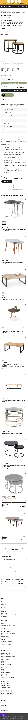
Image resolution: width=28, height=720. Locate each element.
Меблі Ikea (4, 667)
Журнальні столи (5, 11)
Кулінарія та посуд (6, 631)
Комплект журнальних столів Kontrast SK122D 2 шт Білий (13, 263)
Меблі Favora (4, 662)
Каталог (3, 611)
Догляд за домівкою (6, 642)
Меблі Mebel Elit (5, 672)
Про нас (3, 601)
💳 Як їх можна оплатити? (7, 563)
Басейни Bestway (5, 653)
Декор (3, 639)
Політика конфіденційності (8, 615)
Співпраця (4, 616)
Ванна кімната (5, 636)
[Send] (24, 588)
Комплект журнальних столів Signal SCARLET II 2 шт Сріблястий (14, 230)
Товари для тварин (6, 644)
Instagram (4, 700)
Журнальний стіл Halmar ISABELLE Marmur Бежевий (12, 332)
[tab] (14, 559)
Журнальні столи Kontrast (14, 132)
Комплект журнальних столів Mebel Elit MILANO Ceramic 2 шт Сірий (13, 507)
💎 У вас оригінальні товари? (8, 559)
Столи (18, 9)
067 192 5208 (5, 686)
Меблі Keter (4, 669)
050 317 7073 (5, 688)
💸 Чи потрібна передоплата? (8, 567)
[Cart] (20, 6)
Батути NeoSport (5, 654)
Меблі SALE (4, 674)
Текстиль (3, 628)
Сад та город (4, 626)
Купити (9, 95)
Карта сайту (4, 613)
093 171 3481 (5, 682)
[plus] (9, 79)
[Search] (16, 6)
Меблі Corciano (5, 659)
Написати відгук (7, 181)
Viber (2, 703)
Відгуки (3, 609)
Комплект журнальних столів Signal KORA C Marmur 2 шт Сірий (13, 540)
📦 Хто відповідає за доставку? (9, 571)
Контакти (3, 604)
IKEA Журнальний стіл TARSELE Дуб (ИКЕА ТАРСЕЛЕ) (12, 365)
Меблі (13, 9)
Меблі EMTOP (5, 661)
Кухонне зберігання (6, 634)
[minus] (2, 79)
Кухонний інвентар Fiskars (8, 656)
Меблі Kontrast (5, 671)
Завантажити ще (16, 549)
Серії (2, 646)
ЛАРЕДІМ (3, 9)
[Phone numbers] (18, 6)
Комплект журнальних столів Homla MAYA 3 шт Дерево (13, 401)
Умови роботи (5, 603)
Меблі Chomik (5, 658)
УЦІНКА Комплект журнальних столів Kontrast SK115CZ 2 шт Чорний (13, 466)
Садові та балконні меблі (8, 625)
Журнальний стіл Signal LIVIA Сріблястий (12, 433)
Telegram (4, 705)
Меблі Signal (4, 675)
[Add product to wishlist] (25, 199)
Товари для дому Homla (7, 677)
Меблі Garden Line (6, 664)
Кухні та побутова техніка (8, 633)
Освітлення (4, 638)
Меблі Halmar (5, 666)
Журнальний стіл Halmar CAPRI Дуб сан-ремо (13, 299)
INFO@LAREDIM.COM (7, 693)
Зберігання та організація (8, 641)
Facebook (4, 698)
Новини (3, 607)
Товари (9, 9)
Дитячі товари (5, 630)
